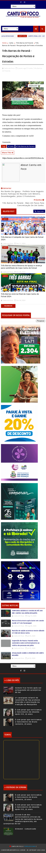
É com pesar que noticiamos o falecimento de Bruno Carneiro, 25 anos (28, 722)
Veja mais (40, 211)
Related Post (8, 211)
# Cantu (11, 146)
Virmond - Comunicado (25, 829)
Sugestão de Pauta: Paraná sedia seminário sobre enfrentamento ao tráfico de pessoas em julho (25, 643)
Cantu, (30, 68)
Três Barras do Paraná (24, 43)
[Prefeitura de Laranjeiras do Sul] (20, 344)
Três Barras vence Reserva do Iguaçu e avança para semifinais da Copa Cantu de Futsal (21, 267)
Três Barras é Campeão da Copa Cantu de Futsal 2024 (22, 238)
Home (4, 43)
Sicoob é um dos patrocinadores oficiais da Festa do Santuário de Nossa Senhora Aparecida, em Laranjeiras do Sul (22, 819)
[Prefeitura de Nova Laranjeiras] (19, 423)
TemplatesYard (30, 846)
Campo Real (10, 36)
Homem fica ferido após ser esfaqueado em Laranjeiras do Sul (28, 690)
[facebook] (21, 2)
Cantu (11, 43)
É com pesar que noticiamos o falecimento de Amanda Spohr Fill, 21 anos (28, 712)
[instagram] (24, 2)
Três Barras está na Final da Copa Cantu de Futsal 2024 (20, 295)
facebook (8, 306)
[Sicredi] (19, 384)
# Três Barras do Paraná (25, 146)
